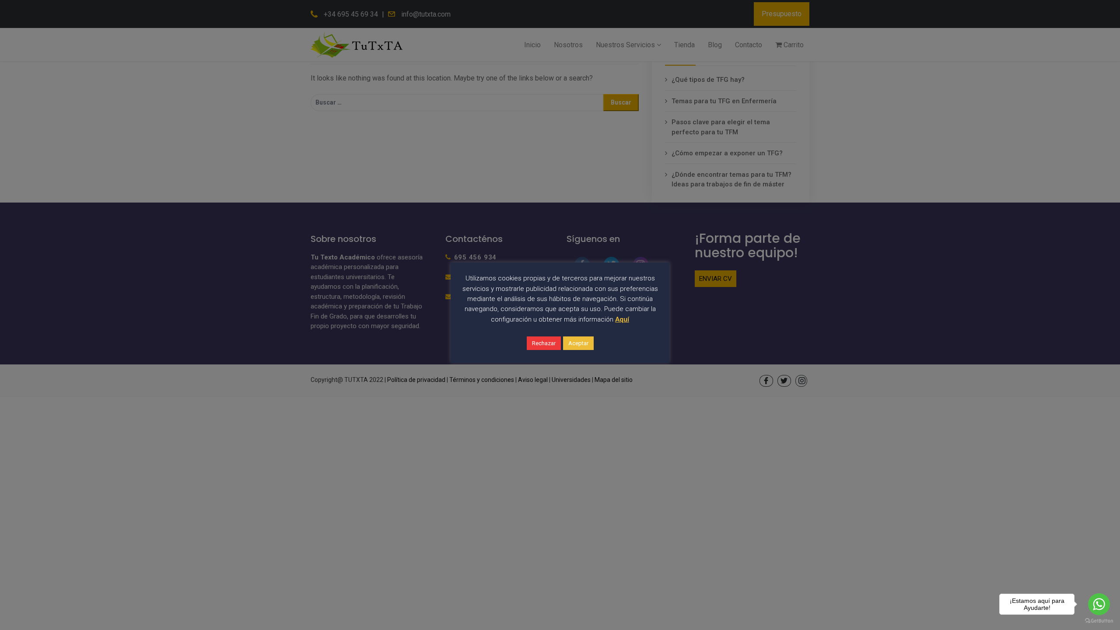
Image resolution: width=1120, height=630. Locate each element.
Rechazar (544, 343)
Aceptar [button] (578, 343)
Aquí (622, 319)
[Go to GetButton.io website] (1099, 621)
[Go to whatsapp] (1099, 604)
